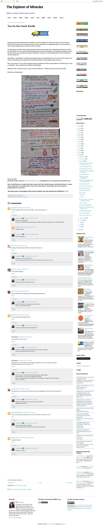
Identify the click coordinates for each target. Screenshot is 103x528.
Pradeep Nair (79, 472)
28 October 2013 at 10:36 (22, 388)
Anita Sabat (18, 218)
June (81, 224)
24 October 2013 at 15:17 (21, 269)
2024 (79, 130)
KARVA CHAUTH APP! (85, 188)
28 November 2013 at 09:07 (28, 227)
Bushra (13, 314)
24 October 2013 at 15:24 (30, 279)
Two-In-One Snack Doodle (86, 186)
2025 (79, 128)
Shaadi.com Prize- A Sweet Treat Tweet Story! (86, 163)
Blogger (63, 524)
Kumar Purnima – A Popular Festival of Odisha (86, 200)
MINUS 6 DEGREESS (84, 190)
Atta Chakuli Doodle (84, 184)
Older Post (70, 482)
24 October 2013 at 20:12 (30, 325)
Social (37, 17)
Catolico (78, 466)
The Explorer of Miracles (24, 7)
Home (9, 17)
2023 (79, 132)
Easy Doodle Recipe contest (32, 180)
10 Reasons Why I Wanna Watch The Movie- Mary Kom (85, 278)
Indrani (13, 291)
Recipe (25, 196)
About (49, 17)
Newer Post (11, 482)
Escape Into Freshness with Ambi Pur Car (86, 208)
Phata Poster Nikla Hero (85, 215)
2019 (79, 141)
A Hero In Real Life (89, 341)
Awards (55, 17)
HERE (66, 191)
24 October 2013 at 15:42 (22, 291)
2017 (79, 146)
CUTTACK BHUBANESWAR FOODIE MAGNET (86, 181)
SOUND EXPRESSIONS (85, 205)
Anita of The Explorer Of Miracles (82, 505)
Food (22, 196)
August (81, 220)
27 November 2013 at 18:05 (26, 437)
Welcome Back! (83, 202)
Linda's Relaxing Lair (81, 456)
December (82, 156)
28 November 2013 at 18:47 (31, 448)
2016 (79, 148)
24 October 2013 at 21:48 (25, 337)
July (81, 222)
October (82, 161)
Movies (26, 17)
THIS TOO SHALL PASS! (85, 166)
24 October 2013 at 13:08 (30, 218)
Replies (15, 215)
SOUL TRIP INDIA (89, 251)
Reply (12, 212)
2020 (79, 139)
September (83, 218)
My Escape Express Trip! (87, 289)
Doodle (18, 196)
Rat (12, 245)
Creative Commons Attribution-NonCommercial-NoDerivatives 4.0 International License (79, 508)
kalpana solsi (15, 437)
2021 (79, 137)
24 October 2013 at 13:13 (30, 256)
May (81, 226)
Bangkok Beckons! (89, 303)
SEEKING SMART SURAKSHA (83, 177)
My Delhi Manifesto (84, 174)
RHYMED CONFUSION (85, 210)
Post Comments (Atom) (20, 485)
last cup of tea (79, 457)
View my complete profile (15, 517)
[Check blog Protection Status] (43, 503)
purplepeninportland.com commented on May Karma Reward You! (83, 424)
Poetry (15, 17)
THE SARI (81, 194)
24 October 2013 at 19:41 (22, 314)
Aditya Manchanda (16, 412)
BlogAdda (14, 196)
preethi (13, 388)
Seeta (12, 269)
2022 (79, 135)
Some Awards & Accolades (88, 316)
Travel (32, 17)
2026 (79, 126)
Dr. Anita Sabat (50, 524)
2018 (79, 143)
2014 (79, 152)
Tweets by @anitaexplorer (83, 366)
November (82, 159)
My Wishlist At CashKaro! (85, 168)
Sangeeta (14, 207)
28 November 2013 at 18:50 (31, 234)
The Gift (81, 197)
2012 (79, 229)
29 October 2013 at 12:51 (28, 412)
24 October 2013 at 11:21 (20, 245)
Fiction (21, 17)
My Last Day (82, 192)
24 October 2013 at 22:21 (30, 347)
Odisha (43, 17)
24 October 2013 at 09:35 (23, 207)
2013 (79, 154)
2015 (79, 150)
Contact (61, 17)
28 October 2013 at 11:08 (30, 399)
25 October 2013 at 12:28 (25, 360)
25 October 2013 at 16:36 (30, 372)
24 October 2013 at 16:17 (30, 301)
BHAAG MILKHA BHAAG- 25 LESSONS (88, 266)
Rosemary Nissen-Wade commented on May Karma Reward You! (83, 415)
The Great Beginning (84, 213)
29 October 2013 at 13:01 (30, 423)
